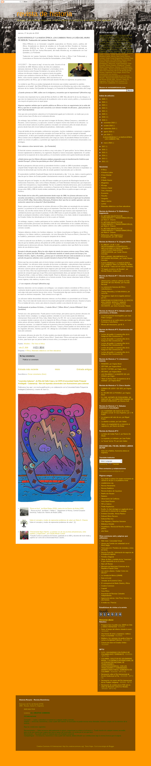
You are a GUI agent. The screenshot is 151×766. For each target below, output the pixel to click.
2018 (104, 120)
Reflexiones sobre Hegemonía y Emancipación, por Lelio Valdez (112, 236)
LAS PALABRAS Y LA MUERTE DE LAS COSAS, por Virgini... (115, 375)
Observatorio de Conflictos (110, 499)
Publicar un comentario (30, 360)
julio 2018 (107, 134)
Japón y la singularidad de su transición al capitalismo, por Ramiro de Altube (115, 425)
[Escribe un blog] (36, 347)
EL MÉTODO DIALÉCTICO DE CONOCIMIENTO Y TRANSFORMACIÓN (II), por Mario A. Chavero (117, 224)
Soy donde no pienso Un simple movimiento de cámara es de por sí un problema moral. (117, 479)
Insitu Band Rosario (108, 501)
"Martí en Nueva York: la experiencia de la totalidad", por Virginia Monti (115, 380)
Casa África (105, 591)
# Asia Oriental (106, 175)
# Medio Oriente (106, 180)
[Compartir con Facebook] (41, 347)
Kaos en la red (106, 578)
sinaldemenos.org (107, 483)
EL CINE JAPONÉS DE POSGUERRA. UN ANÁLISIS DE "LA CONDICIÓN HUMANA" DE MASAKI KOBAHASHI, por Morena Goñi (117, 399)
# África (28, 351)
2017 (104, 146)
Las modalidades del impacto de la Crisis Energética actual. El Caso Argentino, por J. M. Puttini (117, 412)
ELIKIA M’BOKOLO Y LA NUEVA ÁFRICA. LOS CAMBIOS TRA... (117, 138)
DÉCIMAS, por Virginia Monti (111, 372)
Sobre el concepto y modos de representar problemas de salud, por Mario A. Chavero (59, 520)
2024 (104, 102)
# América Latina (107, 172)
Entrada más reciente (28, 369)
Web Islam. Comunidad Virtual (111, 541)
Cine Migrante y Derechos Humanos (113, 521)
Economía (104, 193)
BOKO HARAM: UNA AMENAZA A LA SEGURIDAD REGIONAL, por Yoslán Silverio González (116, 258)
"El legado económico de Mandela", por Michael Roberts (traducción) (114, 270)
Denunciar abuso (106, 620)
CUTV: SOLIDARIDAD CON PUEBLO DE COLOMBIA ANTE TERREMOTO (115, 653)
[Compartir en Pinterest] (43, 347)
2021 (104, 111)
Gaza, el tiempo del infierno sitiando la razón (116, 629)
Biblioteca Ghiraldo (107, 524)
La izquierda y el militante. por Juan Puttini (115, 438)
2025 (104, 99)
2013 (104, 158)
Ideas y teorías (106, 201)
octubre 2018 (108, 126)
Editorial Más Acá (107, 519)
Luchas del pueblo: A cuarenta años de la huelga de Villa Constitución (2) (115, 340)
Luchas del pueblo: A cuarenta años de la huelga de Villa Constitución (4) (115, 348)
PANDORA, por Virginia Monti (111, 364)
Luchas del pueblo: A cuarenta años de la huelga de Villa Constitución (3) (115, 344)
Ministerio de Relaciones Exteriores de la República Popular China (115, 567)
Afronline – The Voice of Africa (34, 344)
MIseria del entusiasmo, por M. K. (112, 324)
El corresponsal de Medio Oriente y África (115, 583)
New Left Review (107, 564)
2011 (104, 161)
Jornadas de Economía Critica (111, 581)
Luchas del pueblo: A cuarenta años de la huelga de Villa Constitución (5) (115, 353)
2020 (104, 114)
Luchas (103, 204)
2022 (104, 108)
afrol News (104, 531)
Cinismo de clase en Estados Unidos (113, 643)
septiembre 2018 (109, 128)
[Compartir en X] (39, 347)
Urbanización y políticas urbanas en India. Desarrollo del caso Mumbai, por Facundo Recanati (115, 282)
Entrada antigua (84, 369)
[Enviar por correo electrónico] (34, 347)
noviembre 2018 (109, 123)
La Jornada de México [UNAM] (111, 575)
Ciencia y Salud (106, 188)
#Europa (104, 185)
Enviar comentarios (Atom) (37, 374)
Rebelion (104, 496)
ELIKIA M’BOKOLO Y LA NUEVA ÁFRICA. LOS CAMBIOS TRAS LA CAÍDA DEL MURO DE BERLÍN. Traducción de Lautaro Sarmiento (117, 264)
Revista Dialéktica (107, 488)
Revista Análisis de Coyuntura (111, 491)
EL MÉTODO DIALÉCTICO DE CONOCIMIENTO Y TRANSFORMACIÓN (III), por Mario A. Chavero (117, 218)
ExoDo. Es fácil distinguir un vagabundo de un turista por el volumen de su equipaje (117, 510)
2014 (104, 155)
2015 (104, 152)
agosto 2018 (108, 132)
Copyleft (104, 588)
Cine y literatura (106, 191)
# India (103, 178)
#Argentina (105, 183)
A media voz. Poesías (108, 603)
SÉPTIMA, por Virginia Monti (111, 366)
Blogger (111, 746)
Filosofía (104, 196)
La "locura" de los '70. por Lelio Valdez (114, 441)
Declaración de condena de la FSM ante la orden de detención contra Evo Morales (115, 686)
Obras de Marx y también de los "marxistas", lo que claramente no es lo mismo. (116, 560)
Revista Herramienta (108, 486)
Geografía (104, 198)
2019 (104, 117)
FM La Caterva (106, 504)
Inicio (57, 369)
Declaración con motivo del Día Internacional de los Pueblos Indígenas (116, 681)
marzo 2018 (108, 143)
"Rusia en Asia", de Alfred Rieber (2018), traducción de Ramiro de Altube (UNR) (57, 508)
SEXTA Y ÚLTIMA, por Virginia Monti (114, 369)
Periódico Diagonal (107, 557)
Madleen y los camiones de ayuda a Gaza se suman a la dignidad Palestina (116, 639)
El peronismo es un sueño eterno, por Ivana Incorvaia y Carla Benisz (116, 321)
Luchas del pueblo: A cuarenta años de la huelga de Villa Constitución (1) (115, 335)
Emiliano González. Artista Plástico (113, 514)
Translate (116, 464)
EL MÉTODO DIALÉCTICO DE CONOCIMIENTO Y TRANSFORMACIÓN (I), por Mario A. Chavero (116, 230)
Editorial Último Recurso (109, 516)
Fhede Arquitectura (107, 506)
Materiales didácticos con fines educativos (46, 351)
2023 (104, 105)
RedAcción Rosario (107, 493)
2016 (104, 149)
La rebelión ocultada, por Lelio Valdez (114, 421)
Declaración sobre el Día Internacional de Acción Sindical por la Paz (115, 675)
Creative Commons (107, 586)
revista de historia (44, 14)
